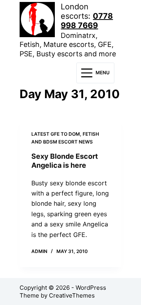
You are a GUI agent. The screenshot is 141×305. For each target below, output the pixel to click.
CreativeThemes (72, 295)
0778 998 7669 (87, 20)
